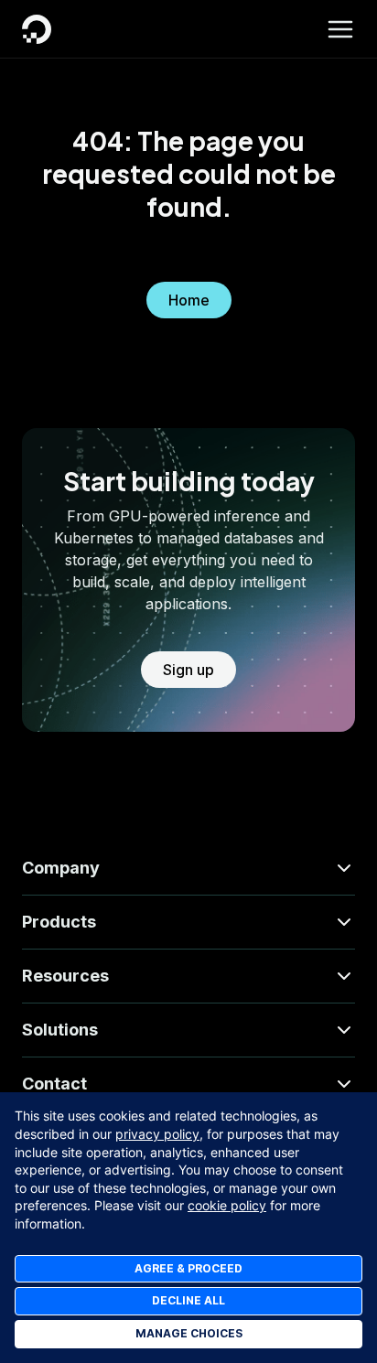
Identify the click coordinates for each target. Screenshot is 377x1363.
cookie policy (227, 1205)
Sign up (188, 669)
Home (189, 300)
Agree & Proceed (188, 1268)
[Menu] (340, 29)
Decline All (188, 1300)
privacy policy (157, 1134)
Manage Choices (188, 1333)
